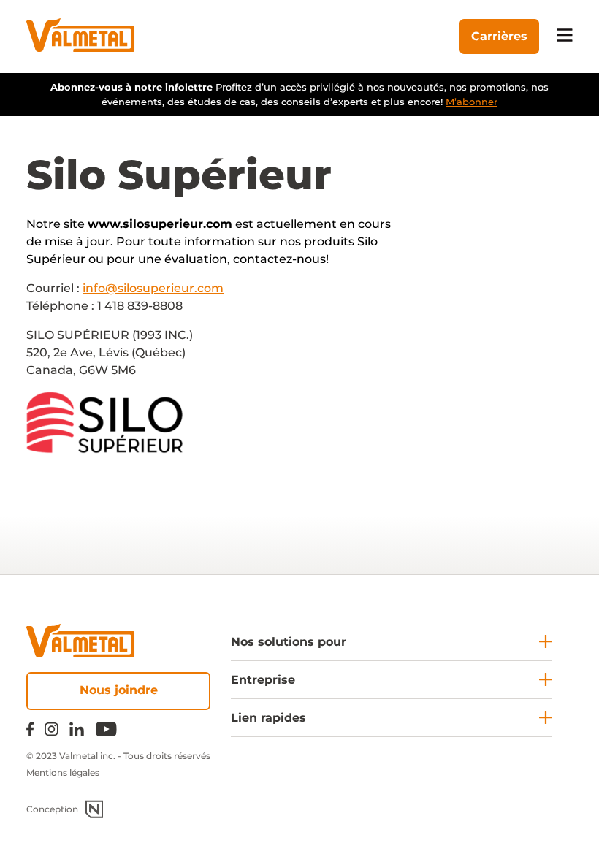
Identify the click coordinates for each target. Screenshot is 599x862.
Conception (52, 809)
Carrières (499, 36)
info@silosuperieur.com (153, 288)
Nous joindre (119, 690)
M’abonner (471, 101)
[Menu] (565, 36)
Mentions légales (62, 772)
